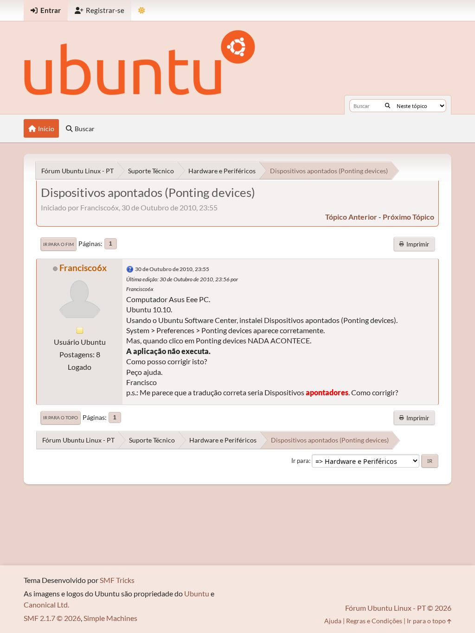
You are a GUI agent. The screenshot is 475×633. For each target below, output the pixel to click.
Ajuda (332, 621)
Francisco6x (83, 267)
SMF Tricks (117, 580)
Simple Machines (110, 618)
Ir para (300, 460)
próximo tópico (408, 216)
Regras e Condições (374, 621)
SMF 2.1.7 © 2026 (52, 618)
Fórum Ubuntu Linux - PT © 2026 (398, 607)
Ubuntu (196, 593)
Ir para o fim (58, 244)
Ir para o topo (60, 417)
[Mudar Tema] (141, 10)
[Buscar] (387, 105)
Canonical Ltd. (46, 604)
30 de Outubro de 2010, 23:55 (172, 269)
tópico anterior (351, 216)
